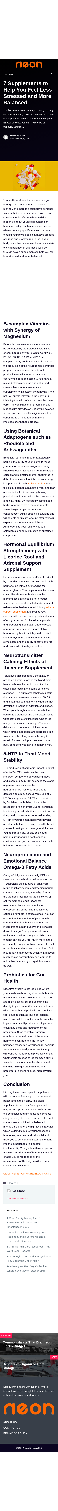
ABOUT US (10, 1422)
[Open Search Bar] (51, 74)
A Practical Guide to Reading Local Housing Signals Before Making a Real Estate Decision (27, 1237)
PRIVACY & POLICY (15, 1433)
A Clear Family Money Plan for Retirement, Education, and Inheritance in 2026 (24, 1222)
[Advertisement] (29, 28)
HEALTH (12, 1183)
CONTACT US (11, 1427)
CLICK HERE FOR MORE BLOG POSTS (27, 1173)
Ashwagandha (36, 483)
